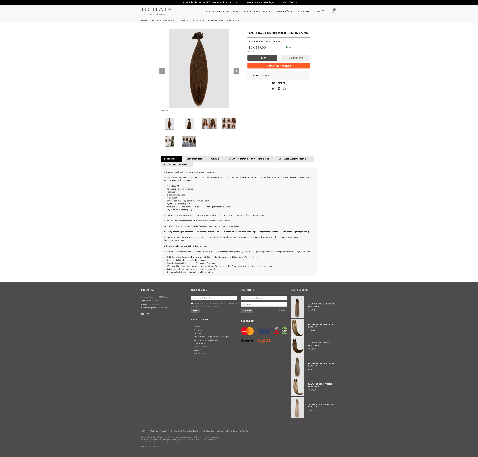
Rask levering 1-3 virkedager (260, 2)
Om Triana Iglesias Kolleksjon (207, 340)
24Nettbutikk (154, 446)
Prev (162, 71)
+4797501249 (153, 300)
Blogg (220, 431)
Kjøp (263, 58)
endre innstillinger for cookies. (180, 442)
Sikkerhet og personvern (185, 431)
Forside (197, 327)
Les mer (234, 311)
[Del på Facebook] (279, 89)
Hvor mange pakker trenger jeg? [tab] (293, 159)
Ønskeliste (296, 58)
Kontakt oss (199, 353)
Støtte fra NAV (200, 346)
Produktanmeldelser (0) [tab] (175, 164)
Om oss (197, 333)
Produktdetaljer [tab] (193, 159)
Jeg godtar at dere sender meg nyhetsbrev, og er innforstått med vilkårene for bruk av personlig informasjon (214, 304)
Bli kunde (198, 330)
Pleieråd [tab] (215, 159)
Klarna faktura (290, 2)
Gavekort (198, 350)
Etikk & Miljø (199, 343)
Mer (318, 11)
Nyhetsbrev (208, 431)
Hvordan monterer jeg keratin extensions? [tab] (248, 159)
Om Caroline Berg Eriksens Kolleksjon (211, 336)
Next (236, 71)
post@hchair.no (154, 304)
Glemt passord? (282, 311)
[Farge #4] (199, 68)
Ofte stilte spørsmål (237, 431)
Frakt (144, 431)
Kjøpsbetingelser (159, 431)
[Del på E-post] (284, 89)
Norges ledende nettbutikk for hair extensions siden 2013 (209, 2)
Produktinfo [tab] (170, 159)
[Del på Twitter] (273, 89)
